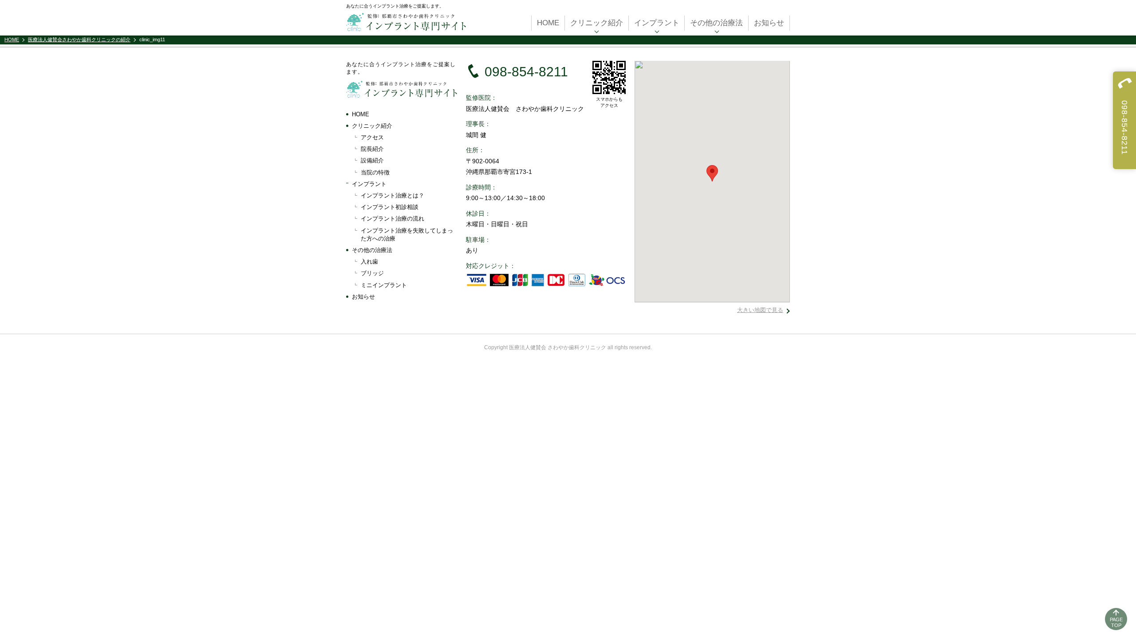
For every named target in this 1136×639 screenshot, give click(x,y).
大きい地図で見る (760, 310)
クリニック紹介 (596, 23)
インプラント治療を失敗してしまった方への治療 (407, 234)
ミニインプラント (384, 285)
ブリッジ (372, 273)
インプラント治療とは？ (392, 195)
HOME (548, 23)
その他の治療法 (716, 23)
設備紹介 (372, 160)
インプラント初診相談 (389, 207)
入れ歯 (369, 261)
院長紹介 (372, 149)
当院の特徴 (375, 172)
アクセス (372, 137)
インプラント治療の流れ (392, 218)
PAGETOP (1116, 622)
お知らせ (769, 23)
